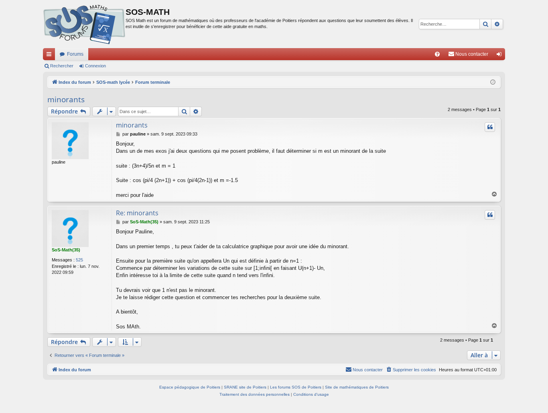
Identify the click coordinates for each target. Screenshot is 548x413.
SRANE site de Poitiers (245, 387)
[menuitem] (437, 54)
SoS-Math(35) (66, 249)
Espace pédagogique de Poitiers (189, 387)
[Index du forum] (84, 24)
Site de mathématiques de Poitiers (357, 387)
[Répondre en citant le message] (490, 127)
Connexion (95, 65)
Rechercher (61, 65)
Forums (75, 54)
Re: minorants (137, 213)
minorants (66, 99)
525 (79, 259)
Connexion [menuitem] (500, 55)
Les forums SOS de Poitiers (295, 387)
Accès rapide (50, 55)
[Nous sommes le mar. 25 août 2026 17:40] (492, 82)
